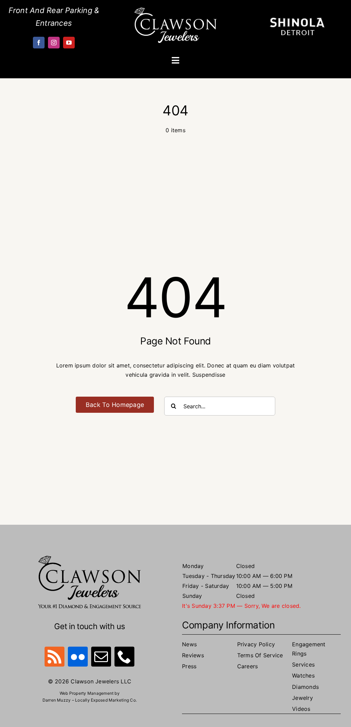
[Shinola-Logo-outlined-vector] (297, 19)
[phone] (124, 657)
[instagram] (54, 42)
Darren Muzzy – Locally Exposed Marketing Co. (90, 700)
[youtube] (69, 42)
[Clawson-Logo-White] (175, 10)
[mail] (101, 657)
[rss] (54, 657)
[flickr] (78, 657)
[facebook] (39, 42)
